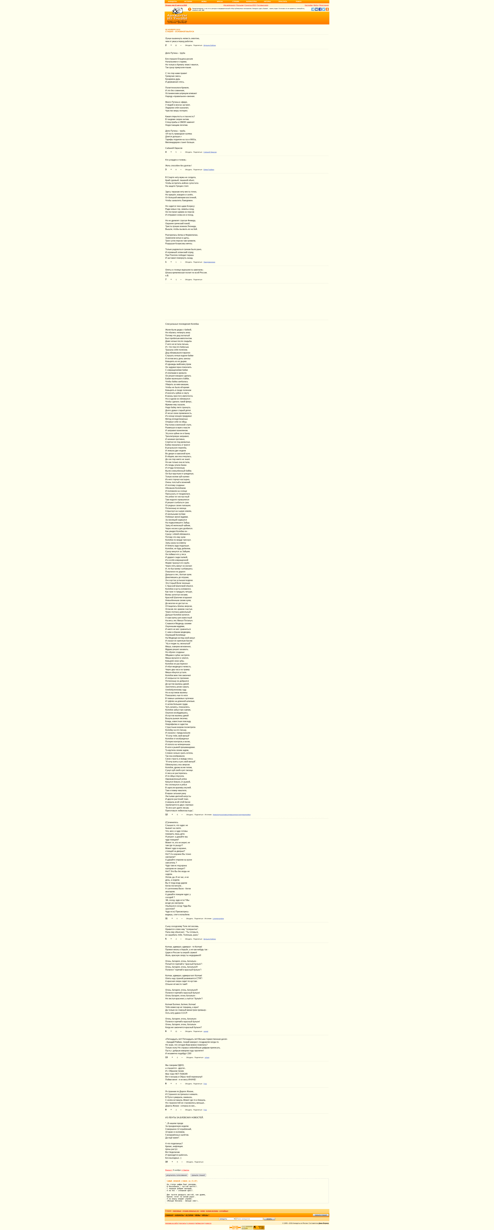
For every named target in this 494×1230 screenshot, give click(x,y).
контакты (182, 1223)
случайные (223, 1211)
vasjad (206, 1031)
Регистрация (324, 5)
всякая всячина (212, 1211)
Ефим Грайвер (209, 170)
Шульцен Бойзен (210, 45)
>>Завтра (185, 1170)
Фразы (220, 1)
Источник (208, 815)
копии (202, 1211)
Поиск (298, 1)
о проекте (191, 1223)
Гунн (205, 1084)
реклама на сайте (171, 1223)
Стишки (235, 1)
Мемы (204, 1)
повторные (177, 1211)
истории (189, 1215)
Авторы (267, 1)
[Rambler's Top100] (235, 1227)
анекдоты (179, 1215)
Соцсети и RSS (250, 5)
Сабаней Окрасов (210, 152)
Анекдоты (172, 1)
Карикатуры (251, 1)
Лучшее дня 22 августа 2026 (176, 5)
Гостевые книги (262, 5)
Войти (316, 5)
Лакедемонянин (209, 262)
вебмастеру (200, 1223)
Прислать (283, 1)
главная (169, 1215)
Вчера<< (169, 1170)
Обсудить (188, 45)
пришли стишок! (321, 1215)
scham (207, 1057)
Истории (188, 1)
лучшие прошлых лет (191, 1211)
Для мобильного (229, 5)
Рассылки (240, 5)
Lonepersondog (218, 919)
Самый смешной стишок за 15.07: (182, 1181)
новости (208, 1223)
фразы (205, 1215)
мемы (197, 1215)
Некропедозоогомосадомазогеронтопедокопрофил (232, 815)
